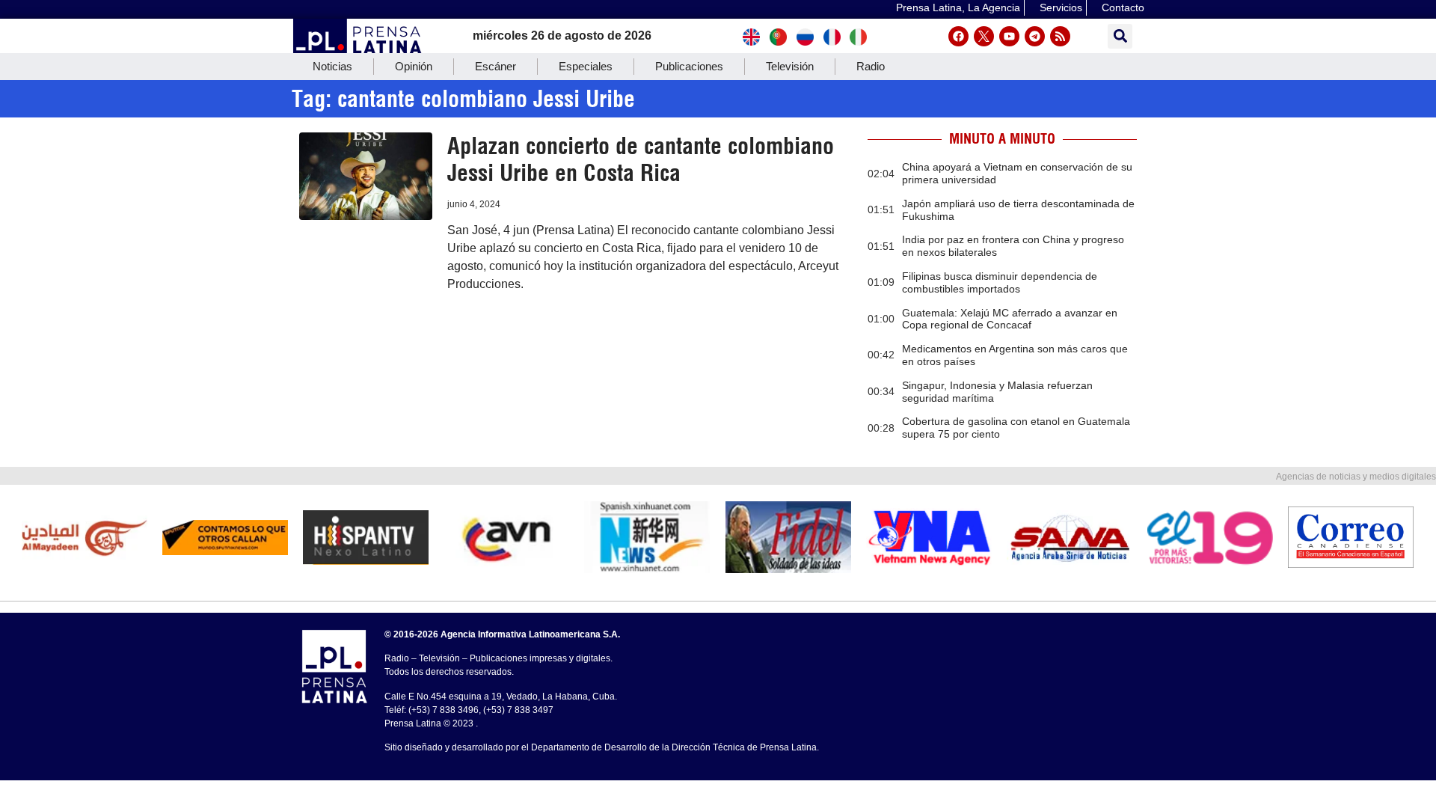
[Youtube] (1009, 36)
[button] (1120, 36)
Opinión (413, 66)
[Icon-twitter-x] (984, 36)
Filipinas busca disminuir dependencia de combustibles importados (999, 282)
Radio (870, 66)
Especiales (586, 66)
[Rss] (1060, 36)
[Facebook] (958, 36)
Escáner (495, 66)
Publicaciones (689, 66)
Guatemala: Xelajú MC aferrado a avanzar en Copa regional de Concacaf (1009, 319)
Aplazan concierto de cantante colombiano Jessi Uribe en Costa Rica (640, 159)
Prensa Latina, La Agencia (958, 7)
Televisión (790, 66)
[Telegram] (1035, 36)
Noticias (332, 66)
